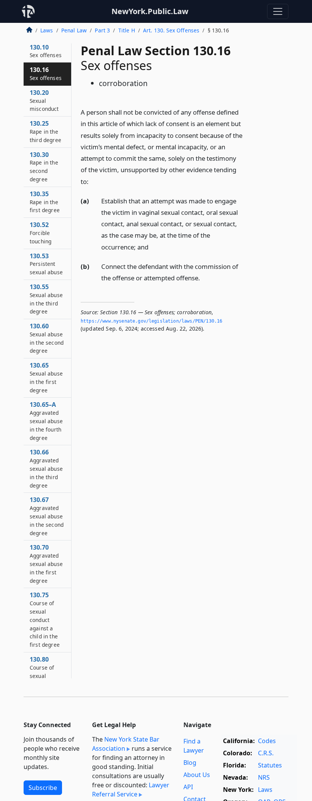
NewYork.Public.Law (149, 11)
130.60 (47, 338)
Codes (267, 741)
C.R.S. (266, 753)
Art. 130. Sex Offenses (171, 30)
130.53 (46, 264)
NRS (264, 777)
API (188, 787)
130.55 (46, 299)
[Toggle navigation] (277, 11)
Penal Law (74, 30)
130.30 (44, 166)
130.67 (47, 516)
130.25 (45, 131)
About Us (196, 775)
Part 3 (102, 30)
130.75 (45, 619)
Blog (189, 762)
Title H (126, 30)
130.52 (40, 233)
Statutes (270, 765)
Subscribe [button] (43, 787)
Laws (46, 30)
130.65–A (46, 420)
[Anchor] (93, 181)
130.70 (46, 563)
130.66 (46, 468)
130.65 (46, 377)
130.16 (46, 74)
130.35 (45, 202)
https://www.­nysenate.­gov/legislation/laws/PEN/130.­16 (151, 321)
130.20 (44, 100)
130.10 (46, 51)
